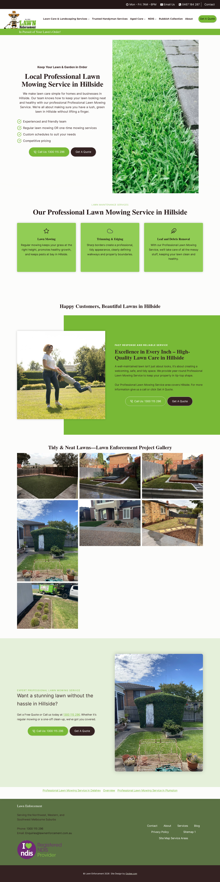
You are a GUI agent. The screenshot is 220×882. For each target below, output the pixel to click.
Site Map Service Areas (173, 838)
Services (182, 825)
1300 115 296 (71, 714)
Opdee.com (131, 873)
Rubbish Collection (171, 18)
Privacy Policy (160, 831)
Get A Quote (207, 18)
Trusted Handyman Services (110, 18)
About (189, 18)
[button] (47, 476)
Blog (197, 825)
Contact (209, 4)
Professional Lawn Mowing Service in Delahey (72, 790)
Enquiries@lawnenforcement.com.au (48, 833)
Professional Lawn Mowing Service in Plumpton (147, 790)
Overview (109, 790)
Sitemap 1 (189, 831)
